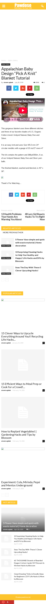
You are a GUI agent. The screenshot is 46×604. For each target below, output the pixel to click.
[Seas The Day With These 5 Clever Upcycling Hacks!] (7, 270)
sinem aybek (8, 82)
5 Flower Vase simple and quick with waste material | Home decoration (30, 242)
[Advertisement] (23, 35)
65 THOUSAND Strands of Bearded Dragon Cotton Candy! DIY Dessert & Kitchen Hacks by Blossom (29, 563)
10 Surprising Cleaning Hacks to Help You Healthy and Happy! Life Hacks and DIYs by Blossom (28, 538)
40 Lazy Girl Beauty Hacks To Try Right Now (35, 217)
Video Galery (5, 64)
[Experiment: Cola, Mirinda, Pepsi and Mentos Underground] (23, 463)
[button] (42, 6)
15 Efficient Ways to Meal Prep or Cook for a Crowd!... (21, 385)
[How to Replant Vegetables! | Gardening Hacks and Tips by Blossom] (23, 412)
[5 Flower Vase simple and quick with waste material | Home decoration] (7, 242)
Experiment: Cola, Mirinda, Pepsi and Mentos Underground (20, 483)
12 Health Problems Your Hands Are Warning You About (11, 217)
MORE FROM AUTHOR (13, 232)
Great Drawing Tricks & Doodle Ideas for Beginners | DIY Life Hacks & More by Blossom (29, 576)
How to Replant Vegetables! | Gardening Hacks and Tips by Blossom (18, 434)
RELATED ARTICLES (12, 228)
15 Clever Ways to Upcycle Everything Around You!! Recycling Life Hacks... (22, 336)
